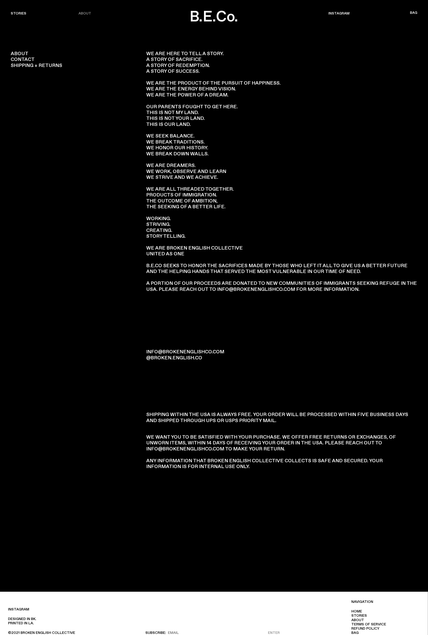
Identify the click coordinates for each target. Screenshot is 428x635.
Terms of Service (368, 624)
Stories (18, 13)
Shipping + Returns (36, 65)
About (84, 13)
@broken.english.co (174, 358)
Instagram (339, 13)
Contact (23, 59)
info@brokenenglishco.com (256, 289)
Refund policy (365, 628)
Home (356, 611)
